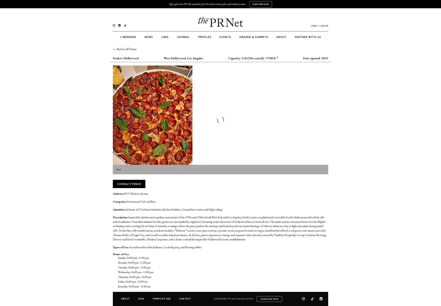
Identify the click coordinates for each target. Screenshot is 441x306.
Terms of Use (161, 299)
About (281, 37)
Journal (183, 37)
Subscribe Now (260, 4)
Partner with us (308, 37)
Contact (185, 299)
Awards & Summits (253, 37)
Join (314, 26)
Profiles (204, 37)
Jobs (164, 37)
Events (225, 37)
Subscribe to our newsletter (233, 299)
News (149, 37)
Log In (324, 26)
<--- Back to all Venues (125, 49)
